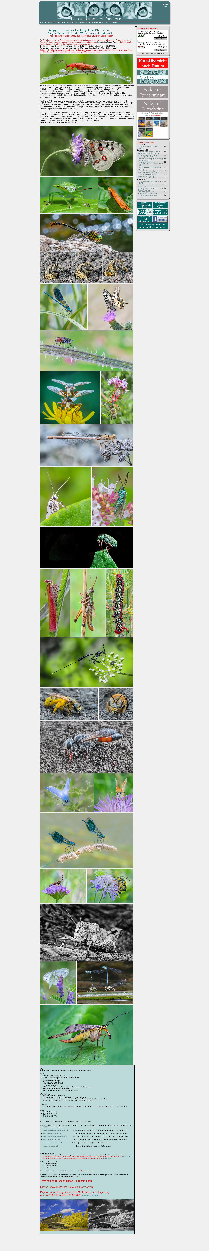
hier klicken (126, 1156)
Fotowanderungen (84, 22)
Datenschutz (165, 4)
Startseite (43, 22)
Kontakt (166, 6)
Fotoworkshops (72, 22)
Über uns (114, 22)
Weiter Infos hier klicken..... (91, 1195)
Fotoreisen (51, 22)
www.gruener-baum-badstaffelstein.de (57, 1130)
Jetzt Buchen (160, 38)
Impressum (165, 3)
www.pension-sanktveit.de (52, 1133)
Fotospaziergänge (97, 22)
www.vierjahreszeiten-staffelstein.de (55, 1136)
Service (107, 22)
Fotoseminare (61, 22)
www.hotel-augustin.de (57, 1146)
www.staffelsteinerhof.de (57, 1139)
